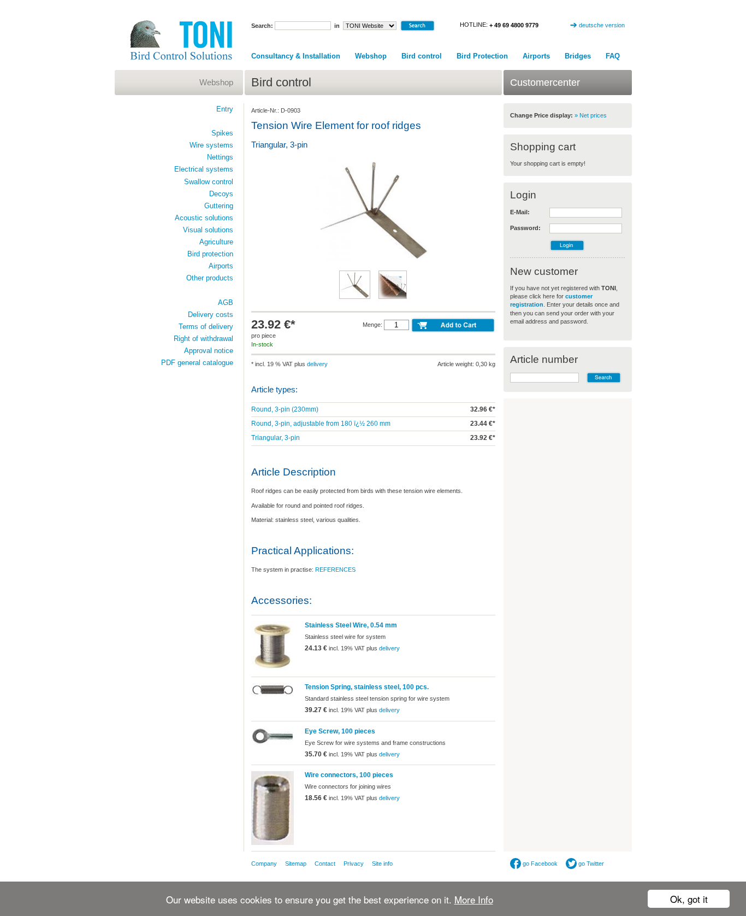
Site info (382, 863)
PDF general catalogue (197, 363)
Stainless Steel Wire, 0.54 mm (351, 625)
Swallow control (208, 182)
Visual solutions (208, 230)
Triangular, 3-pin (275, 438)
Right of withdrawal (203, 338)
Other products (209, 278)
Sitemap (295, 863)
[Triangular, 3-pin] (373, 259)
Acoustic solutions (204, 218)
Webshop (371, 56)
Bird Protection (482, 56)
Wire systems (211, 145)
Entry (224, 109)
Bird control (421, 56)
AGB (225, 302)
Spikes (222, 133)
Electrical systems (203, 169)
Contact (325, 863)
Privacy (354, 863)
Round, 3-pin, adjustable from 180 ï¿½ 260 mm (320, 423)
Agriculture (216, 242)
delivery (317, 364)
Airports (536, 56)
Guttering (218, 206)
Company (264, 863)
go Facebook (539, 863)
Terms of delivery (206, 326)
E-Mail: (520, 212)
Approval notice (208, 351)
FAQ (613, 56)
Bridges (578, 56)
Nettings (220, 157)
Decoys (221, 194)
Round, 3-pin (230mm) (284, 409)
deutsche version (602, 25)
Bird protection (210, 254)
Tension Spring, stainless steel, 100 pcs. (367, 687)
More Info (473, 899)
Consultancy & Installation (295, 56)
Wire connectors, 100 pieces (349, 775)
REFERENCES (335, 569)
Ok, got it (689, 899)
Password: (525, 228)
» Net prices (591, 115)
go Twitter (590, 863)
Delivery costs (210, 314)
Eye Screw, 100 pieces (340, 731)
